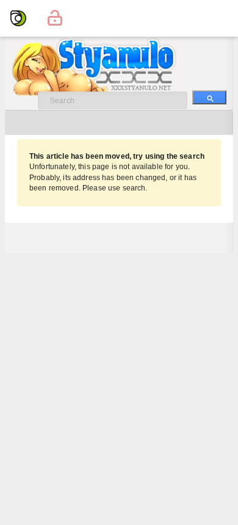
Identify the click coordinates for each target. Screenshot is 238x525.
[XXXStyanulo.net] (18, 18)
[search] (209, 97)
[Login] (55, 18)
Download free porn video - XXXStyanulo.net (109, 67)
